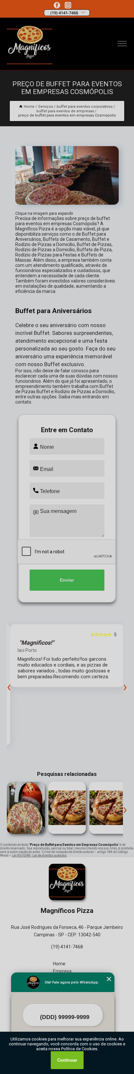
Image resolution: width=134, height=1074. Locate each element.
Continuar (67, 1060)
